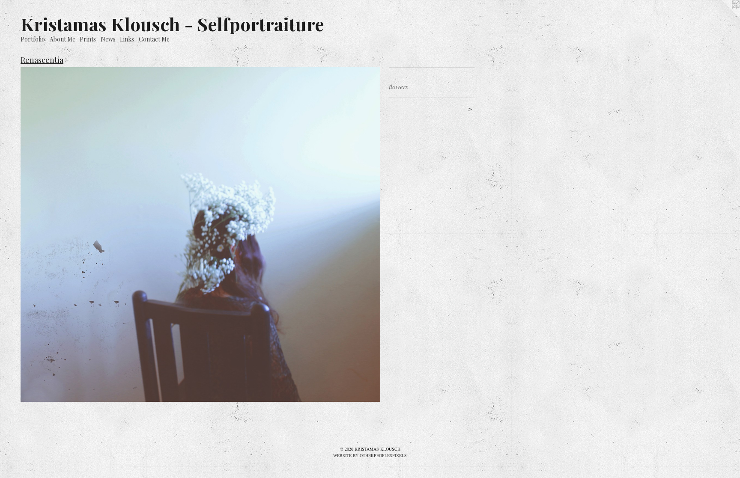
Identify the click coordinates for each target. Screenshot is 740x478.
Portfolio (33, 39)
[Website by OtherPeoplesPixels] (723, 17)
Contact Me (154, 39)
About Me (62, 39)
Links (127, 39)
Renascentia (42, 60)
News (108, 39)
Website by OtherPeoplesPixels (370, 455)
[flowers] (200, 234)
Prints (88, 39)
